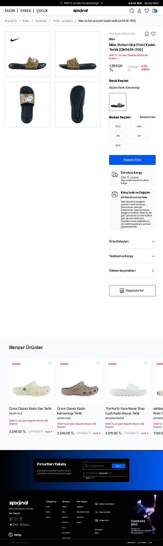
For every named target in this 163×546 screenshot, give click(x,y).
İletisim (79, 522)
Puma (64, 512)
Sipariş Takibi (152, 3)
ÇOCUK (42, 11)
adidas (64, 507)
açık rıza (88, 477)
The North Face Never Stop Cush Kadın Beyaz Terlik (124, 411)
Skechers (65, 517)
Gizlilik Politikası (131, 542)
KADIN (10, 11)
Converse (65, 522)
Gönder (118, 466)
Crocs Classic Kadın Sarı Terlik (30, 408)
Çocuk (48, 517)
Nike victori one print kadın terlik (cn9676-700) (107, 21)
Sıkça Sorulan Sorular (83, 512)
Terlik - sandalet (62, 21)
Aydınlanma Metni (103, 473)
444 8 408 (135, 3)
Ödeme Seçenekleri (122, 270)
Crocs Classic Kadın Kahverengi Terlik (71, 411)
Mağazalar (80, 517)
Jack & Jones (66, 538)
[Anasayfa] (80, 11)
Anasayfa (11, 21)
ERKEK (25, 11)
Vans (64, 528)
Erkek (47, 512)
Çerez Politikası (142, 542)
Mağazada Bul (135, 290)
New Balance (66, 533)
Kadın (26, 21)
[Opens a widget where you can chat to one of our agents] (15, 535)
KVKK (150, 542)
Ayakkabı (41, 21)
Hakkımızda (80, 507)
